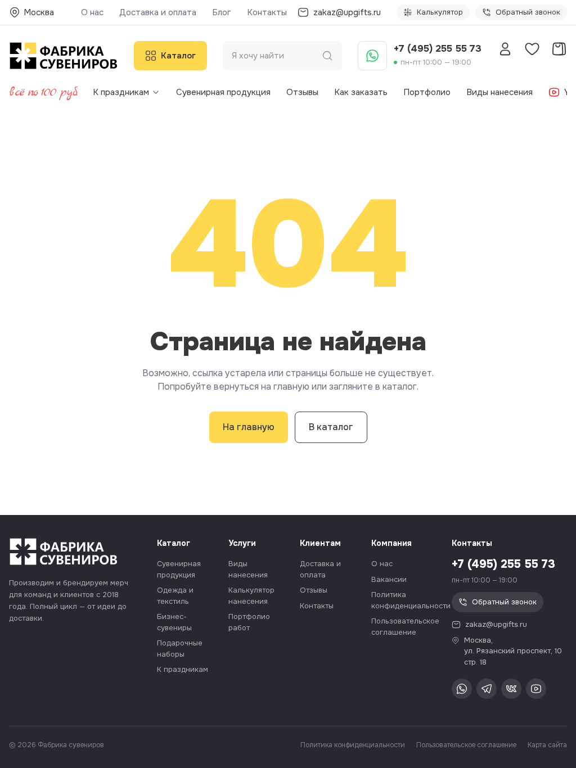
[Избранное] (532, 49)
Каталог (178, 55)
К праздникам (121, 92)
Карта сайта (547, 744)
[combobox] (277, 55)
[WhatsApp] (372, 55)
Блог (221, 12)
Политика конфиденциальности (352, 744)
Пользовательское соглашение (466, 744)
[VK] (511, 689)
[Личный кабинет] (505, 49)
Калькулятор (440, 12)
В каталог (331, 427)
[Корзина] (559, 49)
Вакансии (389, 579)
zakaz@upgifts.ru (496, 624)
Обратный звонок (528, 12)
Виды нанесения (499, 92)
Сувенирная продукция (223, 92)
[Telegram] (486, 689)
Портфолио (427, 92)
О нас (92, 12)
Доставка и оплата (157, 12)
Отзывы (302, 92)
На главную (248, 427)
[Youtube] (536, 689)
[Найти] (327, 55)
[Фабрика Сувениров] (63, 56)
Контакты (267, 12)
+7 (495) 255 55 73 (438, 48)
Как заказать (361, 92)
